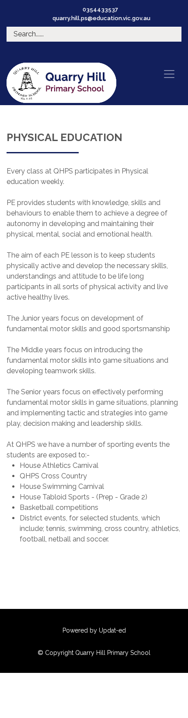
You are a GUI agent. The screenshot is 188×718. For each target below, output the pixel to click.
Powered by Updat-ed (94, 630)
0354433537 (100, 9)
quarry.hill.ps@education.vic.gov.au (101, 18)
